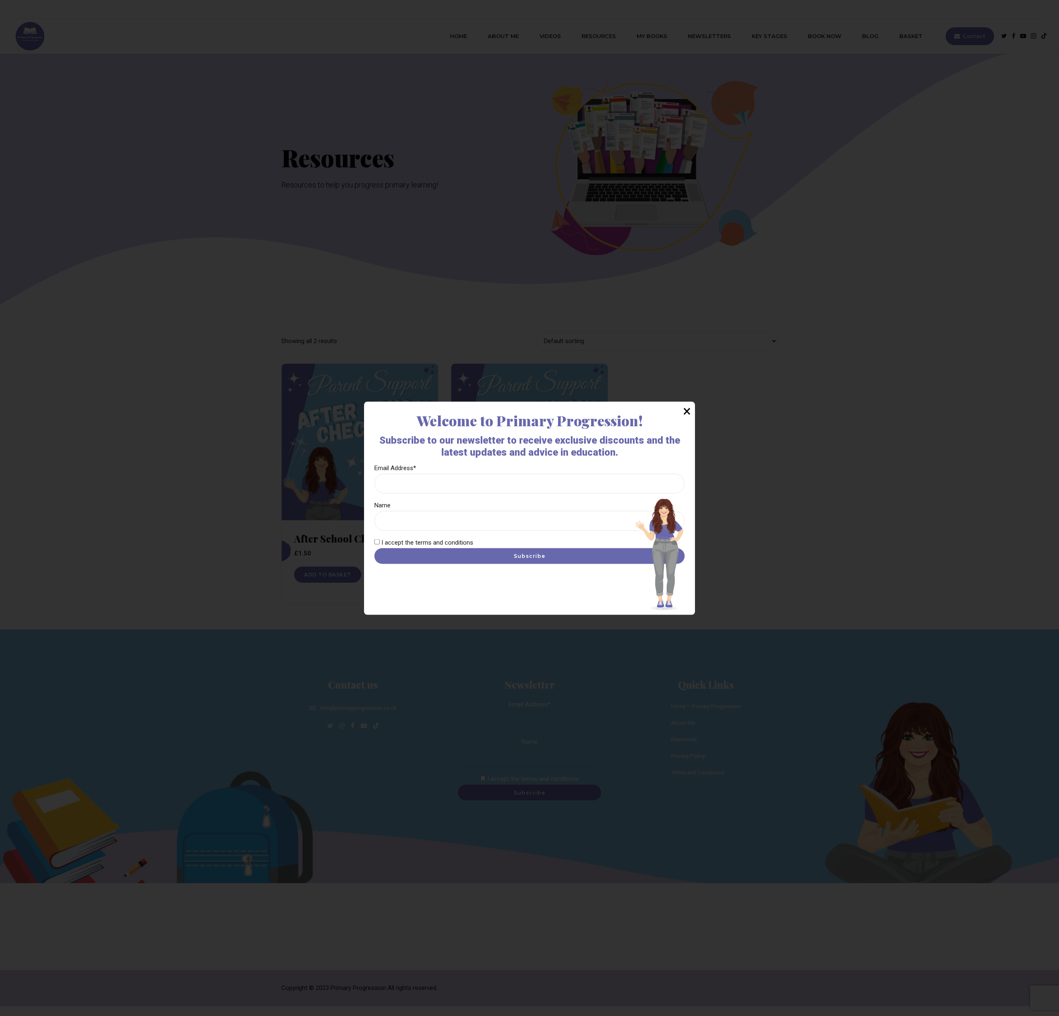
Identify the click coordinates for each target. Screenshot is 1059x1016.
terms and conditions (444, 542)
